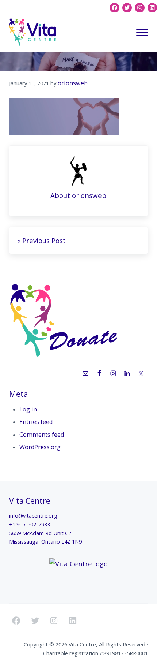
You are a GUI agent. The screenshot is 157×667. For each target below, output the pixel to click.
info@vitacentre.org (33, 515)
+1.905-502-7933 (29, 524)
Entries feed (36, 422)
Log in (28, 409)
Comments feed (41, 435)
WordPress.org (40, 447)
